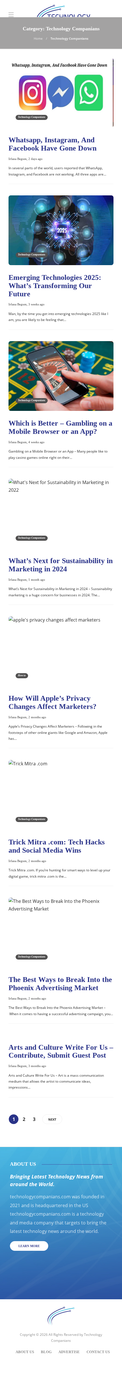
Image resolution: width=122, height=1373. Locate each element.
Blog (46, 1352)
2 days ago (35, 158)
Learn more (29, 1246)
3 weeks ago (36, 304)
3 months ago (37, 1066)
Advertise (69, 1352)
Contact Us (98, 1352)
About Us (25, 1352)
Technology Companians (31, 117)
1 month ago (36, 579)
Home (38, 38)
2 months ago (37, 717)
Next (52, 1119)
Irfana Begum (18, 158)
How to (22, 675)
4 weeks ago (36, 442)
